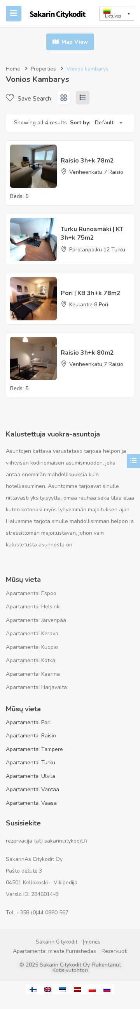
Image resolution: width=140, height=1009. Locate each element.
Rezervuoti (115, 951)
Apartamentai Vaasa (31, 803)
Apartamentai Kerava (32, 633)
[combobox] (108, 122)
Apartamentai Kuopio (32, 647)
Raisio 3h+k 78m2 (87, 160)
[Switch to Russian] (107, 989)
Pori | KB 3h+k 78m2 (91, 293)
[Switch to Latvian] (77, 989)
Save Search (33, 98)
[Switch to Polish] (92, 989)
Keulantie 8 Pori (88, 304)
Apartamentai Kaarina (33, 674)
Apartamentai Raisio (31, 735)
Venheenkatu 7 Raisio (96, 172)
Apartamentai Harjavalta (36, 687)
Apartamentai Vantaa (32, 789)
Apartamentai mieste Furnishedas (54, 951)
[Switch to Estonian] (62, 989)
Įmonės (91, 941)
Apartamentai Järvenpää (36, 620)
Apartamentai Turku (30, 762)
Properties (43, 68)
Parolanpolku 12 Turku (97, 249)
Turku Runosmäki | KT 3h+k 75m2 (92, 233)
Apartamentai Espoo (31, 593)
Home (13, 68)
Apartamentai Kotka (30, 660)
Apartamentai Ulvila (30, 776)
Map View (74, 42)
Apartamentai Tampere (34, 749)
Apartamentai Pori (28, 722)
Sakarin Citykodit (56, 941)
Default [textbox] (104, 122)
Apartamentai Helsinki (33, 606)
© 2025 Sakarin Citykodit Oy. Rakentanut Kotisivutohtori (70, 967)
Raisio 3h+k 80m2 (87, 352)
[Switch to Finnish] (33, 989)
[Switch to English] (47, 989)
